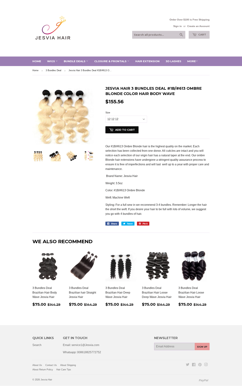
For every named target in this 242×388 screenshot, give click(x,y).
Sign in (177, 26)
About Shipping (68, 365)
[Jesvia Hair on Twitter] (187, 364)
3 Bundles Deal (53, 70)
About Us (37, 365)
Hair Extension (147, 61)
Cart (202, 34)
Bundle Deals (75, 61)
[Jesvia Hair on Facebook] (194, 364)
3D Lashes (173, 61)
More (191, 61)
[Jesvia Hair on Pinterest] (200, 364)
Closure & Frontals (110, 61)
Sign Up (202, 346)
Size (107, 112)
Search (36, 344)
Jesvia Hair (46, 379)
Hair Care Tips (63, 369)
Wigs (51, 61)
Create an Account (198, 26)
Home (36, 61)
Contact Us (51, 365)
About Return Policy (42, 369)
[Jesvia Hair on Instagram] (206, 364)
